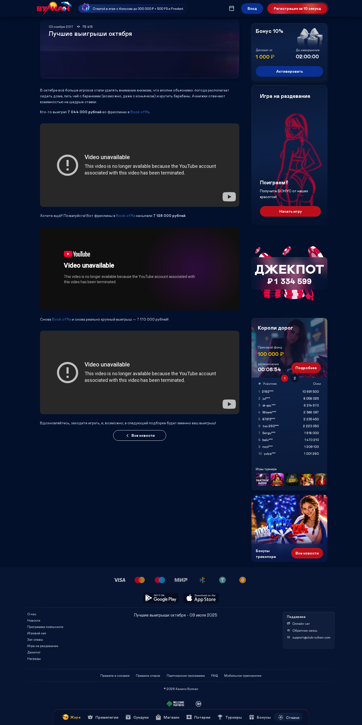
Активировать (289, 71)
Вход (252, 8)
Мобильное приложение (243, 675)
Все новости (143, 435)
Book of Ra (139, 111)
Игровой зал (36, 633)
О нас (31, 614)
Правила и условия (115, 675)
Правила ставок (148, 675)
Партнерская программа (186, 675)
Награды (34, 658)
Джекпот (34, 652)
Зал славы (35, 639)
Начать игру (290, 211)
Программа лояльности (45, 626)
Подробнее (306, 367)
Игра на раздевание (42, 646)
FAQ (214, 675)
